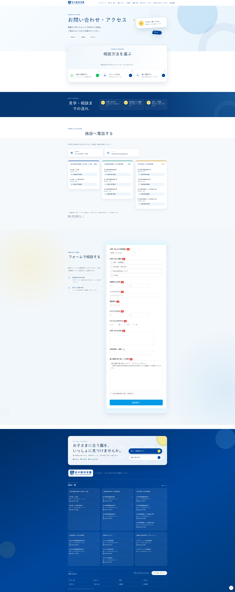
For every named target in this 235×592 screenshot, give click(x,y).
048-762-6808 (144, 194)
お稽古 (128, 3)
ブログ (149, 3)
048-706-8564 (75, 544)
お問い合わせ (97, 584)
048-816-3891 (108, 553)
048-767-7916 (110, 174)
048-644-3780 (144, 204)
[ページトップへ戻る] (231, 588)
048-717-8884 (76, 184)
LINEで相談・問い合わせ (159, 573)
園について (121, 3)
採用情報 (172, 3)
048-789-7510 (108, 544)
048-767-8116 (144, 174)
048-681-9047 (142, 544)
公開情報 (121, 584)
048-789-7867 (110, 194)
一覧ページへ (164, 485)
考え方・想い (112, 3)
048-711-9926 (75, 553)
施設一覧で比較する (76, 216)
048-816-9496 (144, 184)
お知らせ (142, 3)
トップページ (102, 3)
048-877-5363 (76, 174)
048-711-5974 (110, 184)
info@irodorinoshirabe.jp (119, 154)
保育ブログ (71, 584)
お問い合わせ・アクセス (160, 3)
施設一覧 (135, 3)
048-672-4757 (108, 562)
